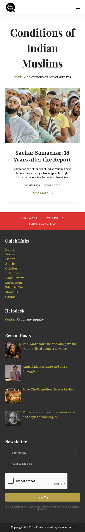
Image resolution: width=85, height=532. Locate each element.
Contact (11, 297)
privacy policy (54, 506)
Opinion (11, 268)
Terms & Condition (42, 223)
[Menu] (78, 7)
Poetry (10, 254)
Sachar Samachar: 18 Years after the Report (42, 156)
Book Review (14, 278)
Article (10, 264)
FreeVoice (41, 527)
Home (9, 249)
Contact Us (13, 319)
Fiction (10, 259)
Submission (13, 283)
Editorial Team (15, 287)
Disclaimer (29, 218)
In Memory (13, 273)
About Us (11, 292)
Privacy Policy (53, 218)
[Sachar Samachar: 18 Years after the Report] (42, 116)
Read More (40, 193)
